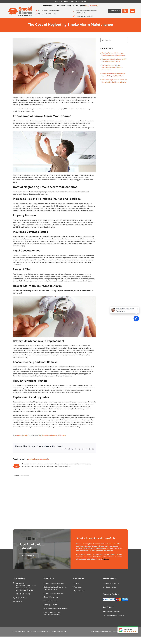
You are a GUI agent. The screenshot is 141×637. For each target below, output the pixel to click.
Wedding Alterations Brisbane (113, 615)
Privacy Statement (50, 601)
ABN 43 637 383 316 (23, 594)
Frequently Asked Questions (54, 583)
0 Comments (62, 435)
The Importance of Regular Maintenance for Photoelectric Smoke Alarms (112, 67)
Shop (115, 11)
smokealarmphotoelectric (22, 435)
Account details (79, 591)
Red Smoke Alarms (109, 587)
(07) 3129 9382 (92, 5)
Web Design (95, 632)
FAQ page (105, 559)
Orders (76, 583)
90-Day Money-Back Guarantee (55, 608)
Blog (40, 435)
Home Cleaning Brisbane (111, 612)
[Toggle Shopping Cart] (125, 11)
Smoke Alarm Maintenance (49, 435)
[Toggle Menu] (132, 11)
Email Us (19, 602)
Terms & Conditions (51, 597)
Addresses (78, 587)
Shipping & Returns (51, 605)
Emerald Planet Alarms (111, 583)
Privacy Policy (112, 632)
